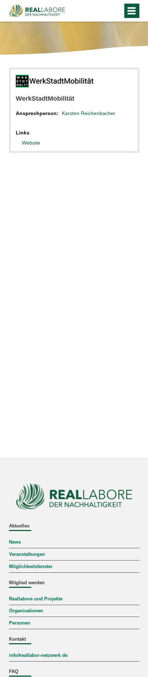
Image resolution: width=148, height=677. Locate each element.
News (15, 542)
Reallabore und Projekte (36, 598)
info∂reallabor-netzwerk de (38, 655)
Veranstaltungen (27, 554)
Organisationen (26, 610)
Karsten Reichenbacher (88, 113)
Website (31, 143)
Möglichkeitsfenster (30, 566)
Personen (19, 623)
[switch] (116, 11)
